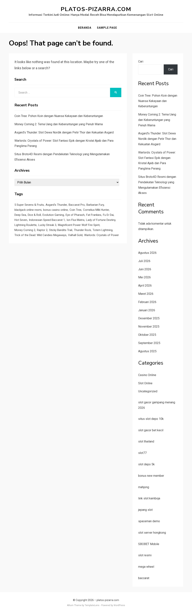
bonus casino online (55, 210)
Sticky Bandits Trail (60, 230)
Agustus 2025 (147, 351)
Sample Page (107, 27)
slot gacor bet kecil (150, 430)
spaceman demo (149, 521)
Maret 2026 (145, 294)
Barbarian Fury (95, 204)
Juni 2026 (144, 269)
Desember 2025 (149, 318)
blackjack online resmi (27, 210)
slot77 (142, 453)
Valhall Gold (75, 235)
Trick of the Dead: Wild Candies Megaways (40, 235)
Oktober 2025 (147, 335)
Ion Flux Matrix (75, 220)
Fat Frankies (93, 215)
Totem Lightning (102, 230)
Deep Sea (20, 215)
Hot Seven (20, 220)
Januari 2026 (146, 310)
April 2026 (145, 285)
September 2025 (149, 343)
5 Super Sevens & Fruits (29, 204)
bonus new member (151, 475)
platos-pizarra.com (96, 9)
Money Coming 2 (24, 230)
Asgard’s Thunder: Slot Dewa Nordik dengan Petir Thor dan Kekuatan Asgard (64, 132)
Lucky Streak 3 (47, 225)
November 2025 (148, 326)
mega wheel (146, 566)
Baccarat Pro (77, 204)
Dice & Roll (34, 215)
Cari (140, 61)
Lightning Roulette (25, 225)
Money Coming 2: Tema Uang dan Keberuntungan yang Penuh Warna (58, 124)
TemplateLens (92, 605)
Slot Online (145, 383)
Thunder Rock (82, 230)
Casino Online (147, 375)
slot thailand (146, 441)
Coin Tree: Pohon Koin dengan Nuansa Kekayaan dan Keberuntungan (58, 116)
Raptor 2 (42, 230)
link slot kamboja (149, 498)
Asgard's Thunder (56, 204)
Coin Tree (75, 210)
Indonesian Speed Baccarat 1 (47, 220)
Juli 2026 (144, 261)
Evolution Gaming (53, 215)
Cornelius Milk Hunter (96, 210)
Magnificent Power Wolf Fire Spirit (79, 225)
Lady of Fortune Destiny (100, 220)
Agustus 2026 (147, 253)
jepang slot (145, 510)
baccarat (143, 578)
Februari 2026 (147, 302)
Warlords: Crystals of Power (101, 235)
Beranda (84, 27)
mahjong (143, 487)
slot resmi (145, 555)
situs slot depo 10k (151, 419)
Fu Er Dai (108, 215)
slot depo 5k (146, 464)
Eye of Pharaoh (75, 215)
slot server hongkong (152, 532)
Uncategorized (147, 391)
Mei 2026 (144, 277)
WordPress (119, 605)
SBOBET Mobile (148, 544)
